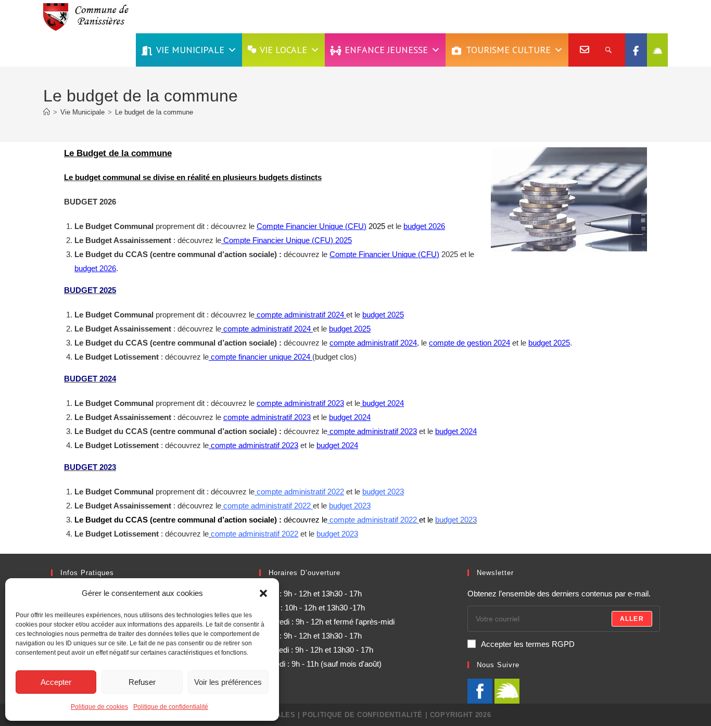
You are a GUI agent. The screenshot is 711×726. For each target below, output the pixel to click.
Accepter (56, 682)
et (473, 342)
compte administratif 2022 (300, 491)
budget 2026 (424, 226)
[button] (263, 593)
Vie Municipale (190, 50)
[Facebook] (636, 50)
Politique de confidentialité (170, 706)
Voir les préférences (228, 682)
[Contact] (580, 50)
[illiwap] (657, 50)
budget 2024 (350, 417)
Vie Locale (283, 50)
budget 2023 (383, 491)
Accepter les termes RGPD (528, 644)
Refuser (142, 682)
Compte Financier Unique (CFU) (311, 226)
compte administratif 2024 (301, 314)
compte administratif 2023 (300, 403)
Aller (632, 618)
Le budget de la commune (154, 112)
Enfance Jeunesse (386, 50)
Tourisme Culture (508, 50)
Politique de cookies (99, 706)
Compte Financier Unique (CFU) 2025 (286, 240)
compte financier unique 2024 (260, 356)
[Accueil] (46, 112)
